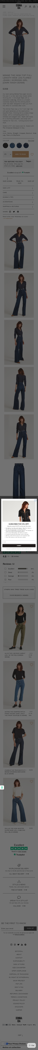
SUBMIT (19, 545)
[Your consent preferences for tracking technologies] (2, 787)
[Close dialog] (35, 500)
